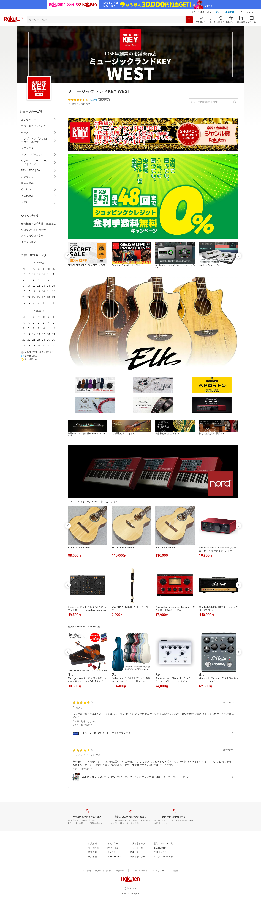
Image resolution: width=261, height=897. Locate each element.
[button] (248, 12)
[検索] (189, 19)
